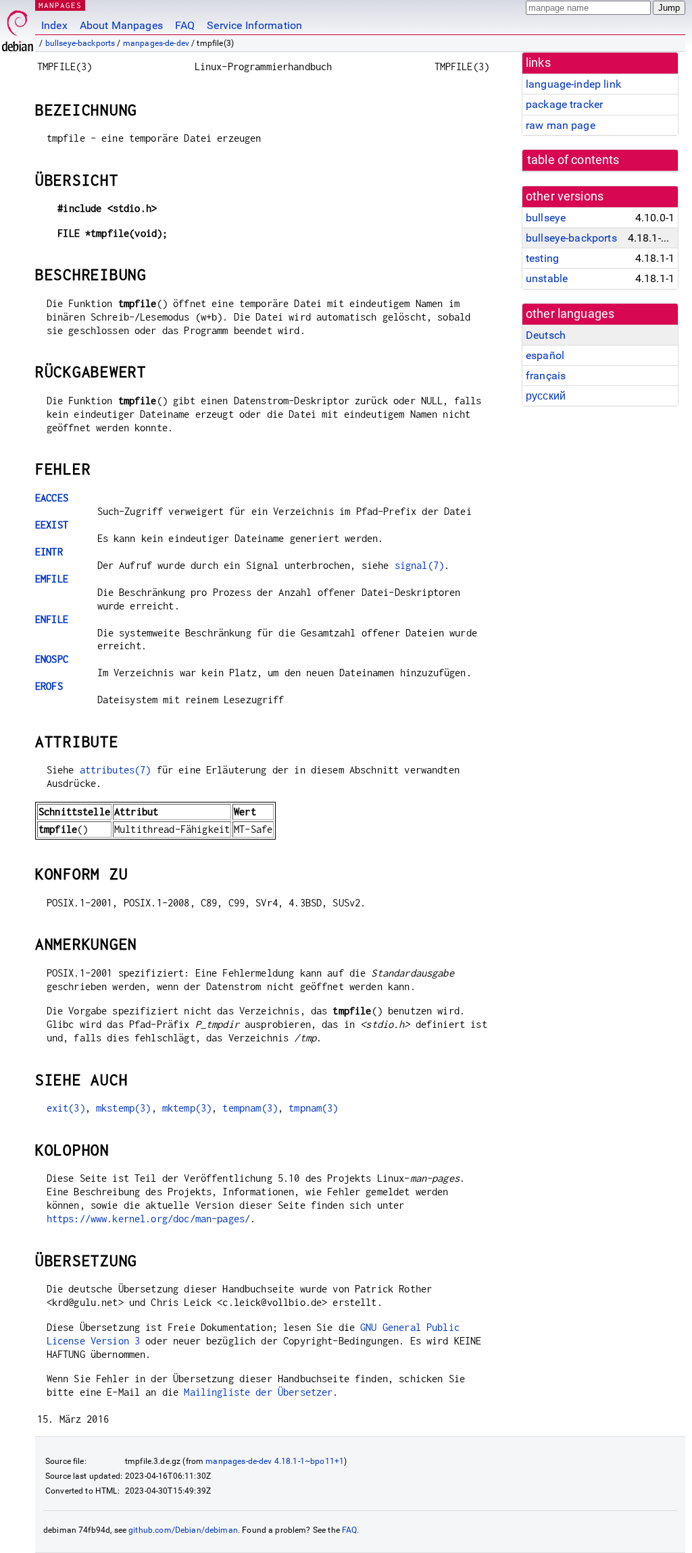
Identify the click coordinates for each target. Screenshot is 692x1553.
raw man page (560, 125)
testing (542, 258)
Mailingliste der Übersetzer (258, 1392)
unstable (547, 278)
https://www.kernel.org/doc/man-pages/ (149, 1218)
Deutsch (546, 335)
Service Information (254, 25)
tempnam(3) (250, 1108)
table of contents (573, 160)
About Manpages (121, 25)
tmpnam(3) (313, 1108)
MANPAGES (60, 5)
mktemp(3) (187, 1108)
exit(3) (66, 1108)
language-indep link (573, 84)
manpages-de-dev (156, 43)
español (545, 355)
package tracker (564, 104)
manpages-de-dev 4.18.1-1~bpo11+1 (274, 1461)
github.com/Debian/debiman (183, 1530)
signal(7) (419, 565)
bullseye (546, 217)
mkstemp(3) (123, 1108)
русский (546, 395)
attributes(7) (115, 769)
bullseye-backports (80, 43)
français (546, 375)
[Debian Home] (17, 27)
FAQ (185, 25)
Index (54, 25)
